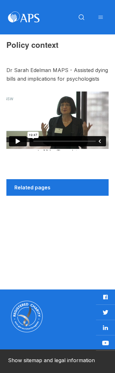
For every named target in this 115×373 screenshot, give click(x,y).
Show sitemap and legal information (51, 360)
